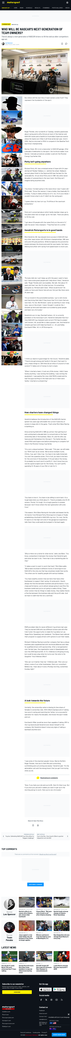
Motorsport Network (31, 1035)
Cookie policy (36, 1032)
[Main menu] (3, 2)
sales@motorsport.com (46, 1019)
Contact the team (44, 1016)
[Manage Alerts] (38, 825)
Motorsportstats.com (8, 1023)
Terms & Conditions (25, 1032)
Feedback (42, 1010)
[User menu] (67, 2)
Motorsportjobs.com (8, 1017)
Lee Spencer (9, 43)
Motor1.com (5, 1014)
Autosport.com (6, 1020)
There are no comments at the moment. (35, 854)
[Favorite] (62, 44)
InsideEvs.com (6, 1011)
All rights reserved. (44, 1035)
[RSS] (62, 1000)
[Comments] (67, 44)
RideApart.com (6, 1026)
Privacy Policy (45, 1032)
